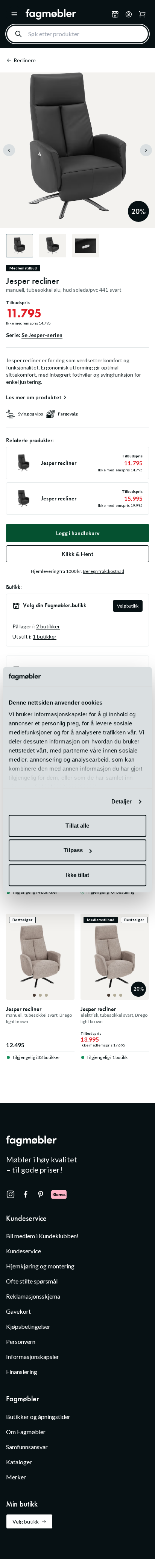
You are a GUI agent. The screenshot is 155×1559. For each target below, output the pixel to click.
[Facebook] (25, 1194)
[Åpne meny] (14, 14)
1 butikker (44, 636)
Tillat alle (77, 825)
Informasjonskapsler (32, 1356)
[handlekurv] (128, 14)
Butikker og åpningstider (38, 1416)
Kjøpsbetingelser (28, 1326)
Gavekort (18, 1311)
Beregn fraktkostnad (103, 571)
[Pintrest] (40, 1194)
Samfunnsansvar (27, 1446)
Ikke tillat (77, 875)
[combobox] (77, 34)
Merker (16, 1477)
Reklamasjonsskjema (33, 1296)
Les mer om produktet (34, 397)
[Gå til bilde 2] (40, 995)
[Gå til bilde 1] (34, 995)
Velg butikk (127, 606)
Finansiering (21, 1371)
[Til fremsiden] (67, 14)
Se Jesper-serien (41, 335)
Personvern (20, 1341)
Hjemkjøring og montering (40, 1266)
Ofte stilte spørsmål (32, 1281)
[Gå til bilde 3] (46, 995)
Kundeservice (23, 1250)
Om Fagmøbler (26, 1431)
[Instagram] (10, 1194)
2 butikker (48, 626)
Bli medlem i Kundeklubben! (42, 1235)
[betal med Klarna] (59, 1194)
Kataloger (19, 1461)
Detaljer (121, 802)
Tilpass (73, 850)
